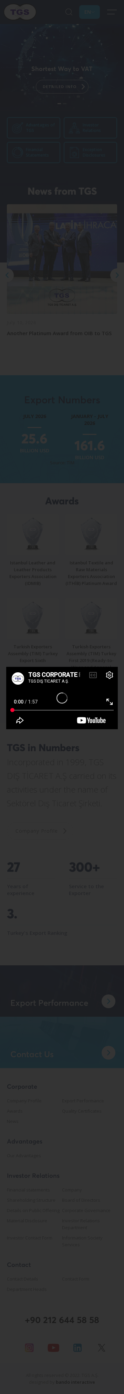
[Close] (110, 674)
